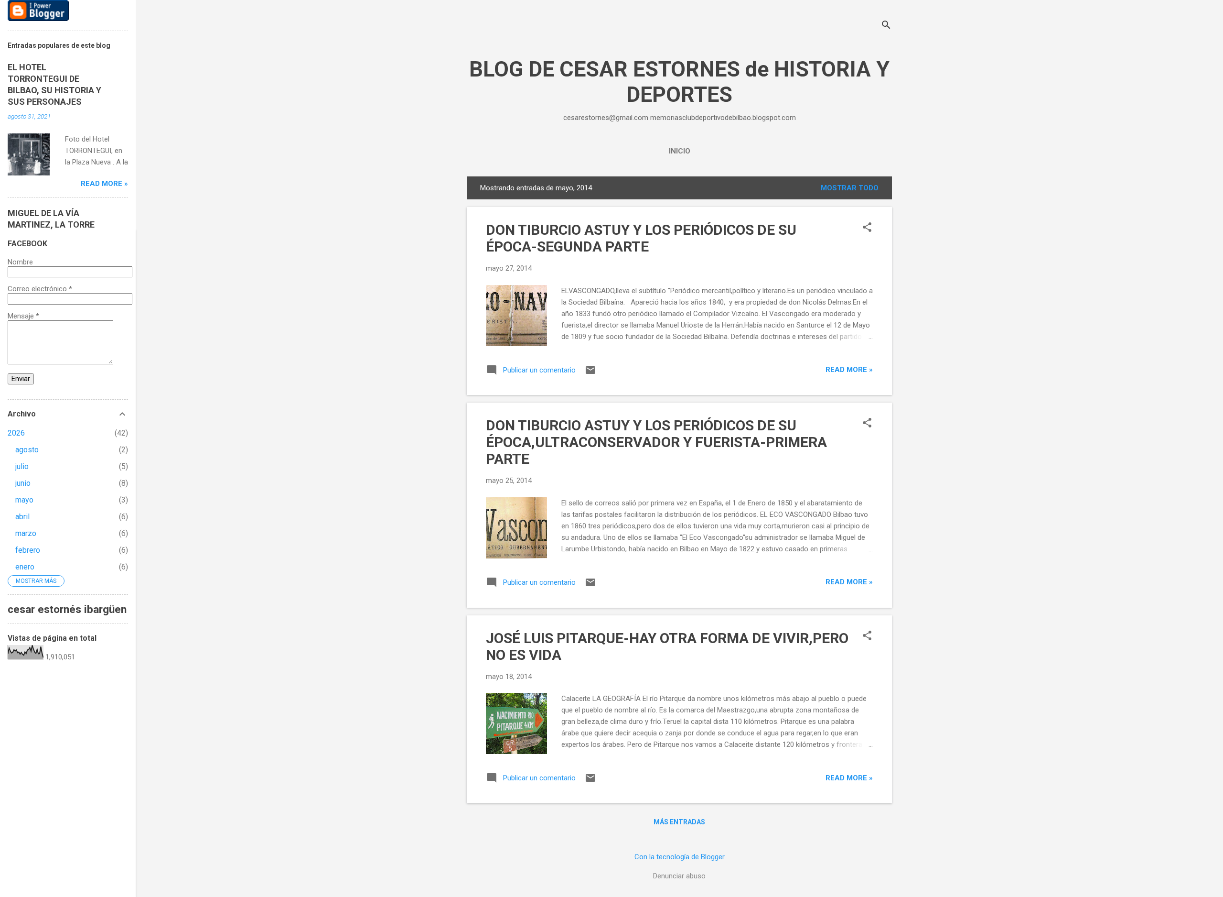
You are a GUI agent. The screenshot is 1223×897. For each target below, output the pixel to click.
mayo (24, 499)
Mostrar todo (850, 188)
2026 (16, 433)
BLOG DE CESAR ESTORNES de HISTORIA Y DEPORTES (679, 81)
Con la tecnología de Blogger (679, 857)
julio (22, 466)
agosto (27, 449)
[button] (867, 228)
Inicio (679, 151)
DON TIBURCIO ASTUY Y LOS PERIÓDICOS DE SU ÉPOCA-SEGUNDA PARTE (641, 238)
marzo (25, 533)
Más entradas (679, 822)
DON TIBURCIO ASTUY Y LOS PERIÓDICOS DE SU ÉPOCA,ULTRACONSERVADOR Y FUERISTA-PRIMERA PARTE (656, 442)
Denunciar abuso (679, 876)
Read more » (849, 369)
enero (24, 566)
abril (22, 516)
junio (23, 483)
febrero (27, 550)
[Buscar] (886, 26)
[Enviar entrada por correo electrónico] (590, 373)
